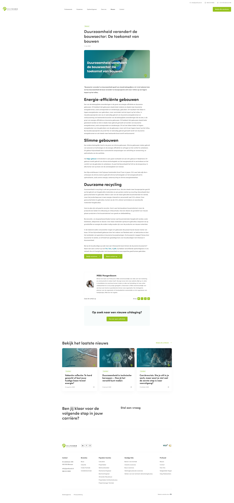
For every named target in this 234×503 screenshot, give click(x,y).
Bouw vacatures (129, 468)
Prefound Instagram (90, 445)
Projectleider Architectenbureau (108, 480)
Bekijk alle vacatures (222, 9)
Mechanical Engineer (105, 471)
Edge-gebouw (91, 159)
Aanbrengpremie (66, 494)
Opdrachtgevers (92, 9)
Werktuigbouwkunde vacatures (133, 471)
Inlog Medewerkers (165, 474)
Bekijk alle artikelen (162, 343)
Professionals (68, 9)
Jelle (115, 248)
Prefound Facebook (86, 445)
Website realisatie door (163, 494)
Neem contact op (111, 256)
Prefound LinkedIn (82, 445)
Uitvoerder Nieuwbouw (105, 477)
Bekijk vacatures (91, 256)
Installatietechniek (86, 471)
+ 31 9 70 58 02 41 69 (225, 2)
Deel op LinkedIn (148, 298)
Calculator (102, 461)
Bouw (82, 461)
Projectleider (102, 465)
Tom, (110, 248)
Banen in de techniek (130, 461)
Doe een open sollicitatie (117, 319)
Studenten (80, 9)
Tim (106, 248)
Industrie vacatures (130, 465)
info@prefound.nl (196, 2)
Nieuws (113, 9)
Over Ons (162, 468)
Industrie (83, 465)
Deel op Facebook (142, 298)
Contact (121, 9)
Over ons (103, 9)
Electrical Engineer (104, 474)
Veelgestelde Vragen (166, 471)
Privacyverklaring (78, 494)
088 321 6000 (210, 2)
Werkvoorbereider (104, 468)
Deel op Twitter (138, 298)
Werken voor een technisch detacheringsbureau (138, 474)
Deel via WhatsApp (145, 298)
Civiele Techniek (85, 468)
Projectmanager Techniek (106, 483)
